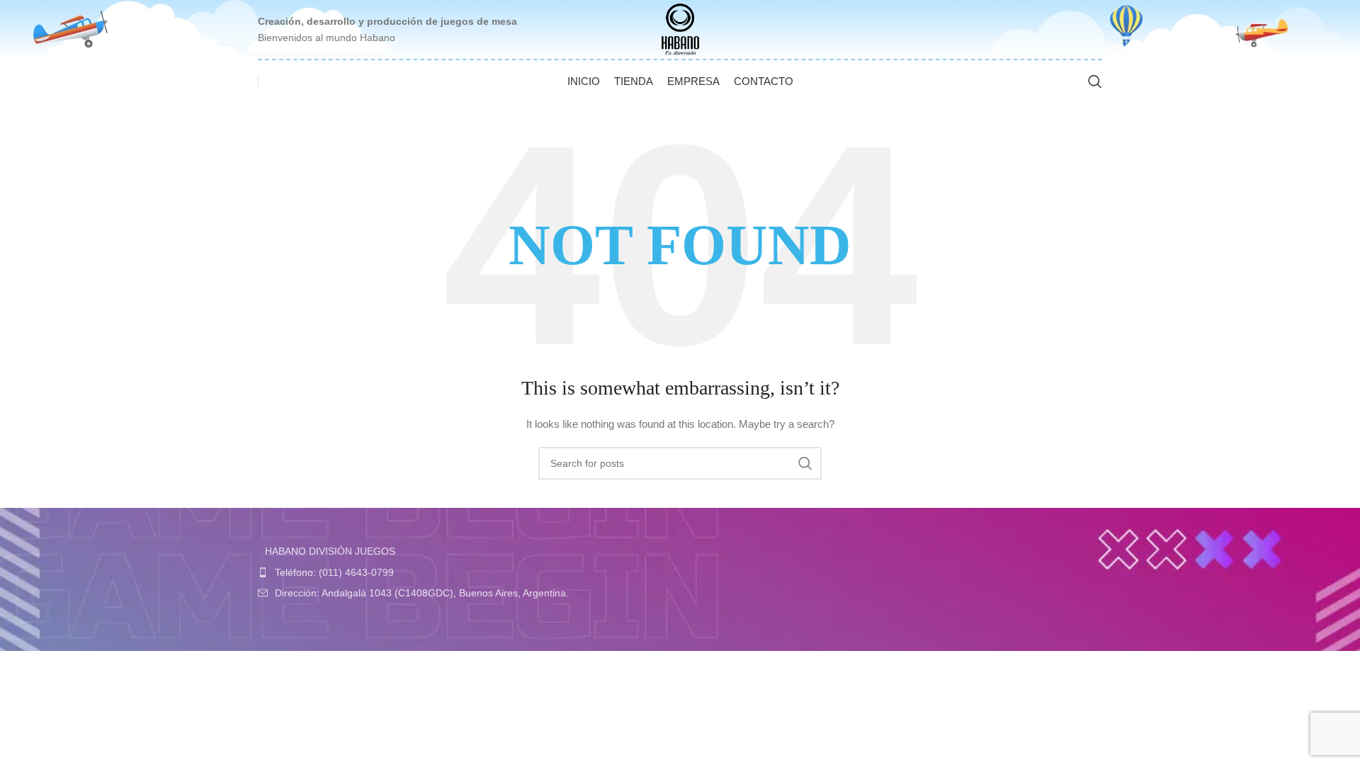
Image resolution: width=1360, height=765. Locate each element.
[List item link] (465, 572)
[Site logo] (680, 28)
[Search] (1095, 81)
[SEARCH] (805, 463)
